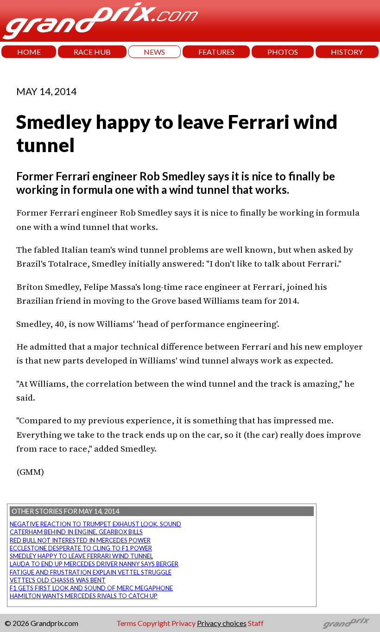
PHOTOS (282, 51)
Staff (256, 623)
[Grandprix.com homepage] (346, 623)
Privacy (183, 623)
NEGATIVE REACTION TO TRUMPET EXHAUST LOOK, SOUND (95, 524)
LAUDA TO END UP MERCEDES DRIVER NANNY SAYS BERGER (94, 564)
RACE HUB (92, 51)
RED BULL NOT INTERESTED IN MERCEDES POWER (80, 540)
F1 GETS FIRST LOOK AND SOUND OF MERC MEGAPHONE (91, 588)
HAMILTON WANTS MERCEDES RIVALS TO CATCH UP (84, 596)
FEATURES (216, 51)
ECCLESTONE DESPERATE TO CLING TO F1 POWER (81, 548)
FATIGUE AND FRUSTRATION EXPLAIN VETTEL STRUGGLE (90, 572)
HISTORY (347, 51)
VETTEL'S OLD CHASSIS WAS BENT (58, 580)
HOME (29, 51)
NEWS (154, 51)
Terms (126, 623)
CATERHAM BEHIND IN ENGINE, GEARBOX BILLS (76, 532)
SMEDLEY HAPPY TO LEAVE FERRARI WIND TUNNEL (81, 556)
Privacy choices (222, 623)
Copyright (154, 623)
